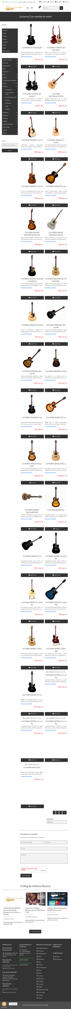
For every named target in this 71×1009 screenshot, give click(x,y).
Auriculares (5, 71)
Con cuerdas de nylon (10, 97)
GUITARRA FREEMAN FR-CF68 (32, 325)
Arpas (4, 68)
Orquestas (5, 115)
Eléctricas (7, 100)
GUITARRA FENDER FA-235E (56, 186)
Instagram (59, 2)
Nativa (4, 48)
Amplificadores (7, 65)
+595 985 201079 (31, 2)
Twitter (67, 2)
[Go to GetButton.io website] (4, 1007)
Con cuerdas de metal (9, 93)
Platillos (5, 121)
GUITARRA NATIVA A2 (32, 767)
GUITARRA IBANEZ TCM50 (32, 649)
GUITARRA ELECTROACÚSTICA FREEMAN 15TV (56, 96)
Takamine (5, 42)
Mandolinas (8, 103)
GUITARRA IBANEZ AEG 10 (56, 417)
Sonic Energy (6, 127)
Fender (4, 45)
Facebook (43, 2)
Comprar (33, 482)
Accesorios (5, 63)
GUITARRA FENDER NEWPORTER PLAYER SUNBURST (32, 235)
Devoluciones (58, 959)
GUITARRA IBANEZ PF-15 (32, 556)
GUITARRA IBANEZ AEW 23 (56, 464)
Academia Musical (7, 60)
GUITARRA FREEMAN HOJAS (56, 371)
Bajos (4, 74)
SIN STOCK (33, 66)
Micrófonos (5, 112)
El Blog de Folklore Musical (35, 886)
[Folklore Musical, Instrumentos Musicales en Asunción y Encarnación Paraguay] (13, 8)
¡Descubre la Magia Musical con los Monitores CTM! (35, 910)
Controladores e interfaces (10, 80)
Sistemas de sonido (8, 124)
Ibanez (4, 33)
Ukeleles (7, 109)
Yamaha (5, 36)
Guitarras (5, 86)
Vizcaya (5, 39)
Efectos (5, 83)
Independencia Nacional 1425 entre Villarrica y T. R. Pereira (9, 954)
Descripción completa (26, 56)
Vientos (5, 133)
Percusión (5, 118)
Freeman (5, 30)
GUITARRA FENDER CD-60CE (32, 186)
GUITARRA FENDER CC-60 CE (32, 140)
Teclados (5, 130)
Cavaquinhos (8, 89)
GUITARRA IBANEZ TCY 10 (32, 695)
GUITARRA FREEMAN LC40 (32, 417)
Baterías (5, 77)
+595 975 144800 (22, 2)
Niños (6, 106)
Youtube (51, 2)
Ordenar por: (50, 819)
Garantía (57, 956)
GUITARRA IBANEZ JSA (56, 510)
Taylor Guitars (6, 51)
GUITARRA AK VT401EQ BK (32, 48)
